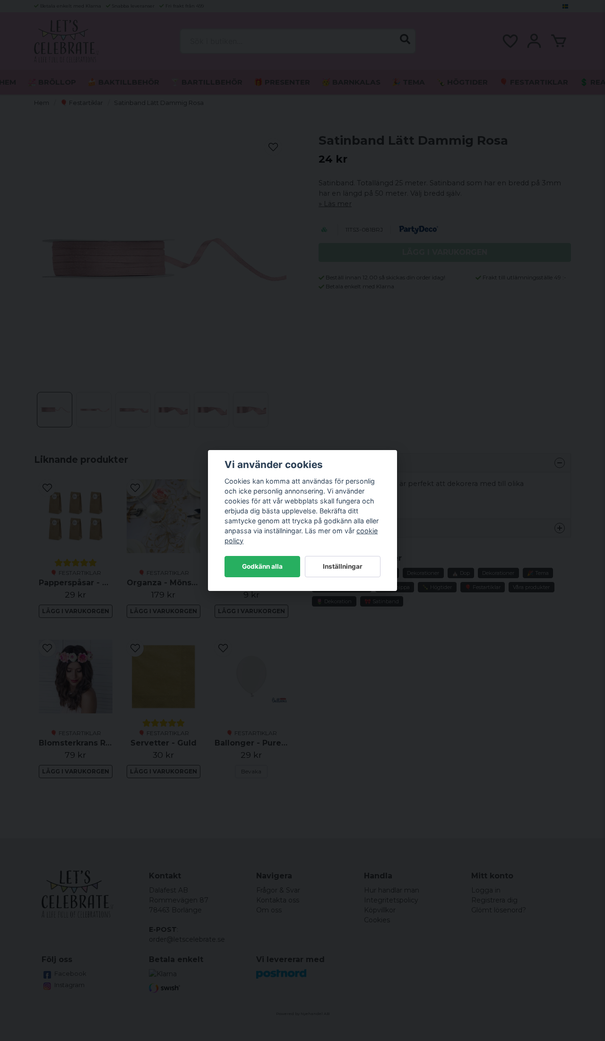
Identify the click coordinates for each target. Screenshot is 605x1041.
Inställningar (343, 566)
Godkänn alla (262, 566)
